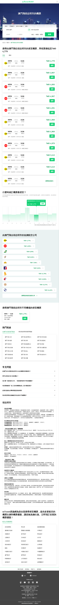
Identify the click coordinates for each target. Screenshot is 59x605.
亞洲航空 (23, 548)
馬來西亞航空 (25, 544)
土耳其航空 (24, 558)
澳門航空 (23, 555)
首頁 (3, 42)
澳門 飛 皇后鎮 (9, 347)
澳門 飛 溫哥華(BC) (26, 337)
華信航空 (20, 424)
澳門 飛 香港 (40, 344)
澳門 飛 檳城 (40, 351)
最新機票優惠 (41, 527)
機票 (8, 42)
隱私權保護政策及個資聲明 (27, 603)
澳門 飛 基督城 (41, 340)
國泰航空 (39, 541)
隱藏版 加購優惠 (25, 530)
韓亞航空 (23, 541)
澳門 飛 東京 (8, 344)
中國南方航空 (25, 551)
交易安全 (36, 603)
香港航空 (39, 555)
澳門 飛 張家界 (9, 358)
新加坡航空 (8, 544)
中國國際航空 (41, 551)
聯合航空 (39, 558)
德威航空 (39, 548)
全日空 (39, 537)
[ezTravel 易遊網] (29, 1)
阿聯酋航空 (8, 558)
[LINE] (37, 582)
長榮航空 (26, 422)
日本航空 (23, 537)
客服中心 (33, 569)
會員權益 (27, 569)
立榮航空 (42, 422)
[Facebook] (21, 582)
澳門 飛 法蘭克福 (42, 347)
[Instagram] (29, 582)
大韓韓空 (7, 541)
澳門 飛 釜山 (24, 351)
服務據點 (39, 569)
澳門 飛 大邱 (8, 337)
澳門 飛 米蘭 (24, 358)
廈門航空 (7, 555)
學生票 (23, 527)
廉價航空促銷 (8, 530)
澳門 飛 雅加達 (9, 354)
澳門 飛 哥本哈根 (42, 337)
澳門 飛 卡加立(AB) (26, 347)
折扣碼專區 (8, 527)
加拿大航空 (24, 562)
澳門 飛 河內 (24, 354)
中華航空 (20, 422)
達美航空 (7, 562)
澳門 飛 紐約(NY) (41, 354)
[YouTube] (25, 582)
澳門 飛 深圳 (24, 340)
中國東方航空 (8, 551)
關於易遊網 (20, 569)
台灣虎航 (39, 544)
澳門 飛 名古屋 (9, 351)
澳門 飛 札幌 (8, 340)
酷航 (6, 548)
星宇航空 (23, 534)
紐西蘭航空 (40, 562)
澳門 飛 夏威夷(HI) (26, 344)
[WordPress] (33, 582)
